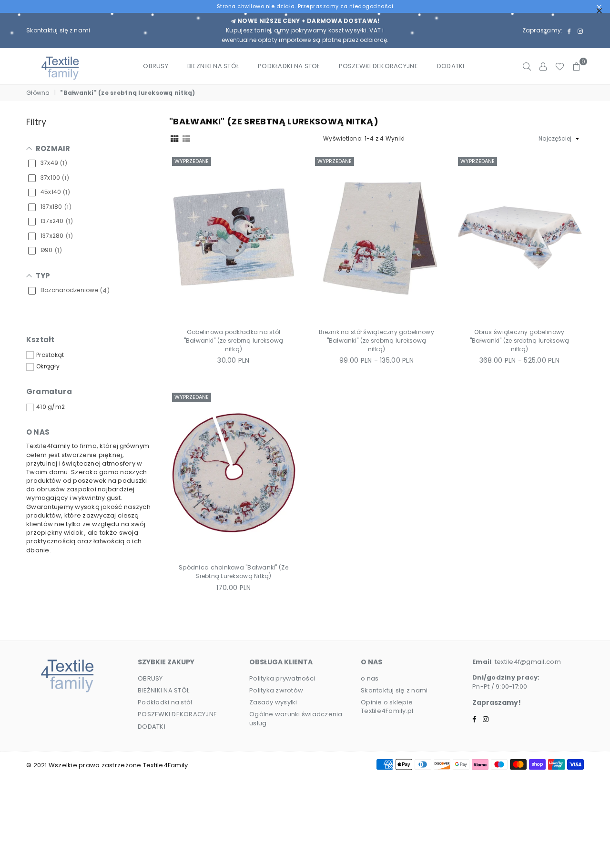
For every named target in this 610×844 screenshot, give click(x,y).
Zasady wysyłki (273, 702)
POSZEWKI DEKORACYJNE (378, 66)
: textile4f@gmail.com (525, 661)
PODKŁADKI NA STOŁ (288, 66)
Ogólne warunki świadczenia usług (296, 718)
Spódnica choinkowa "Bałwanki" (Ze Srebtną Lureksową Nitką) (233, 571)
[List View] (186, 138)
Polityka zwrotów (276, 690)
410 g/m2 (50, 407)
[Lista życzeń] (560, 66)
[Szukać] (526, 66)
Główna (38, 93)
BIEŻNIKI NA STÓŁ (213, 66)
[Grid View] (174, 138)
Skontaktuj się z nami (58, 30)
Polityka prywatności (282, 678)
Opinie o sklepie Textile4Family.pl (387, 706)
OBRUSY (155, 66)
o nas (369, 678)
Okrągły (48, 366)
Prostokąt (50, 355)
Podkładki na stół (165, 702)
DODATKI (451, 66)
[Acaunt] (543, 66)
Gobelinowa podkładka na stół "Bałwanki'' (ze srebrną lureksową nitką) (234, 340)
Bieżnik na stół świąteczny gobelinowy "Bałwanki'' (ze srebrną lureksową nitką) (376, 340)
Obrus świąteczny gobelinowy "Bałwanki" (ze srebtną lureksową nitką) (519, 340)
